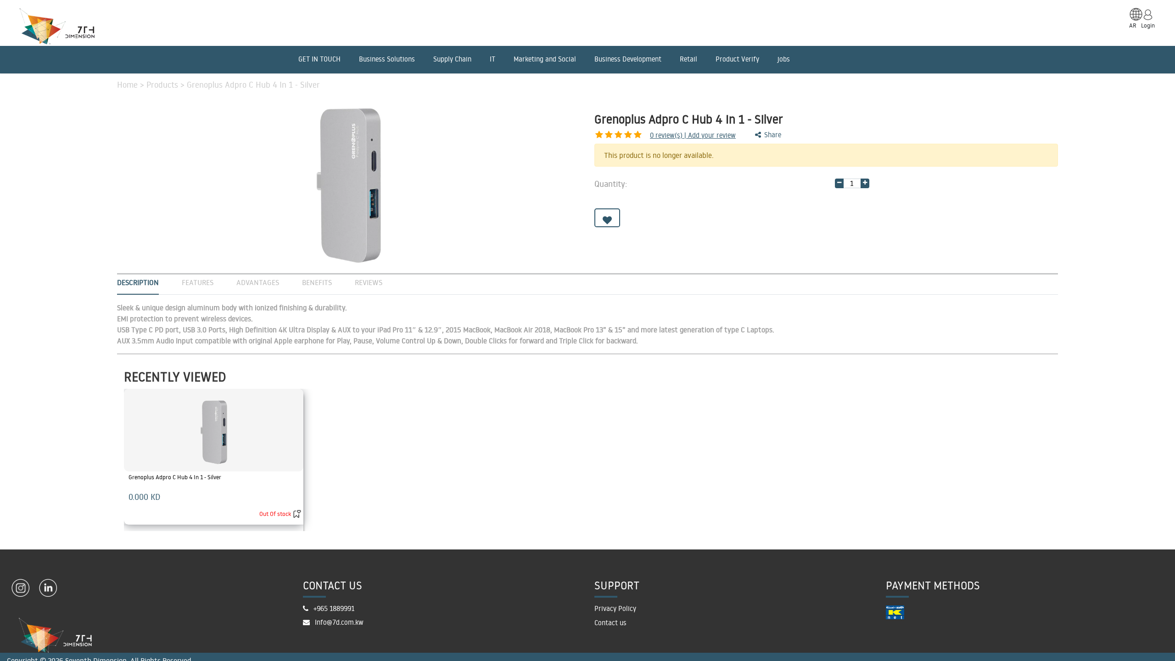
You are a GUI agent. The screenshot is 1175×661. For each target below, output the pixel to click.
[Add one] (865, 183)
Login (1148, 25)
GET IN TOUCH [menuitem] (319, 59)
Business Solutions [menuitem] (387, 59)
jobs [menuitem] (784, 59)
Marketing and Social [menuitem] (545, 59)
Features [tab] (197, 282)
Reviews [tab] (368, 282)
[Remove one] (839, 183)
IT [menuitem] (492, 59)
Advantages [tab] (257, 282)
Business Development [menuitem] (627, 59)
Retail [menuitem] (688, 59)
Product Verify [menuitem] (737, 59)
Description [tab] (138, 282)
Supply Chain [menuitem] (452, 59)
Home (128, 84)
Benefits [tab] (317, 282)
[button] (607, 217)
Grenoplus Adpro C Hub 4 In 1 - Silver (175, 477)
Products (163, 84)
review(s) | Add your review (693, 135)
